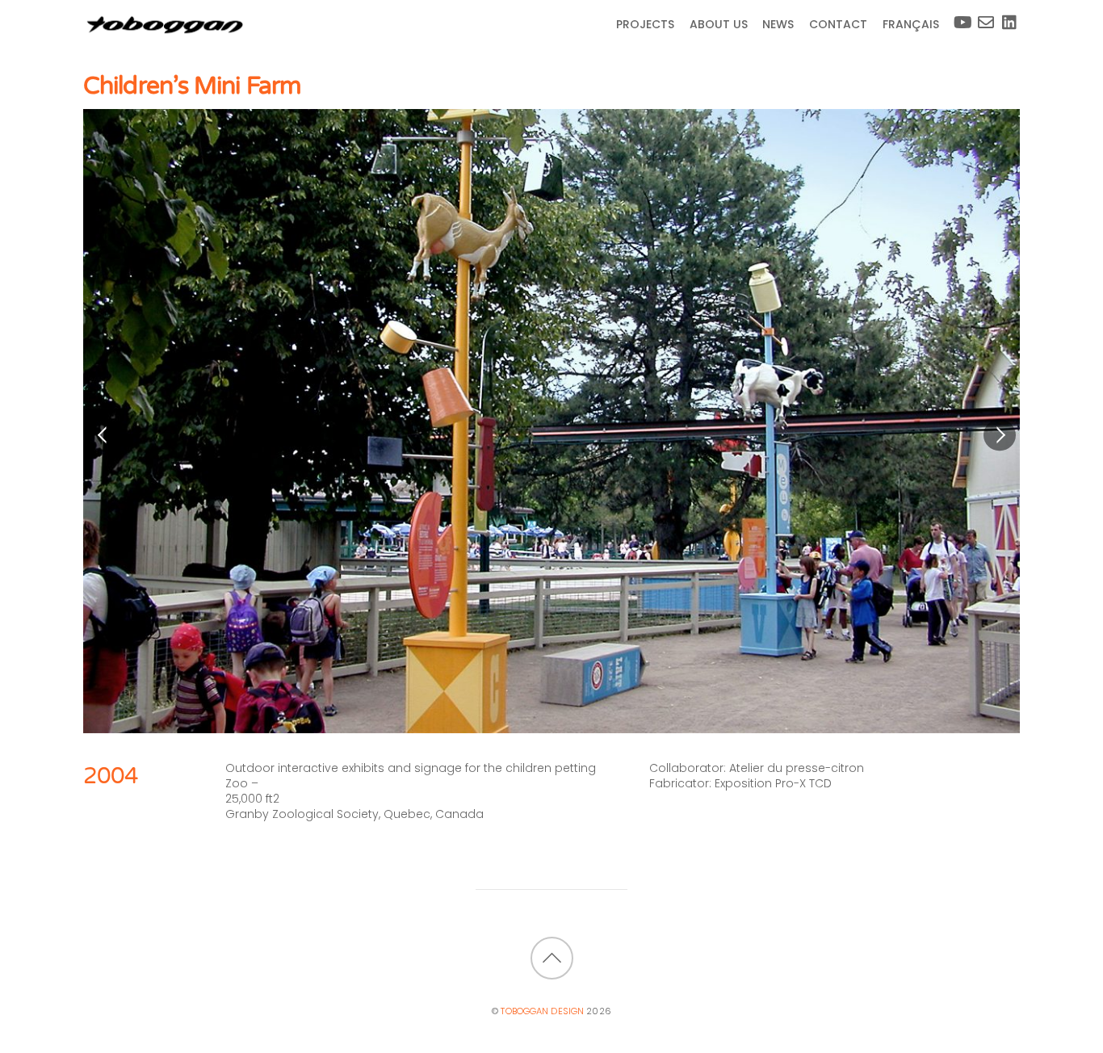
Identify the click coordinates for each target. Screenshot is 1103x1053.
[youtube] (957, 16)
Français (911, 24)
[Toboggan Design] (164, 30)
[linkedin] (1007, 16)
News (778, 24)
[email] (982, 16)
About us (719, 24)
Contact (838, 24)
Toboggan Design (542, 1011)
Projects (645, 24)
